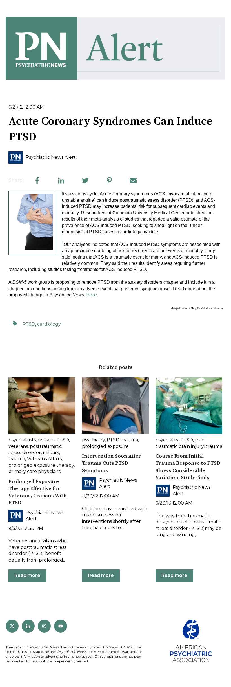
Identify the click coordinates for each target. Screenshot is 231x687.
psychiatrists (22, 439)
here (91, 295)
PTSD (29, 324)
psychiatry (93, 439)
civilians (46, 439)
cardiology (49, 324)
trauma (16, 458)
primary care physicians (34, 471)
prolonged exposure (105, 446)
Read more (27, 575)
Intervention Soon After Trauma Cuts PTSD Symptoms (111, 463)
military (51, 452)
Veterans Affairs (44, 458)
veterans (18, 446)
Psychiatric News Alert (51, 157)
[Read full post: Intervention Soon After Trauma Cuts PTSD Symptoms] (115, 405)
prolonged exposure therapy (41, 465)
